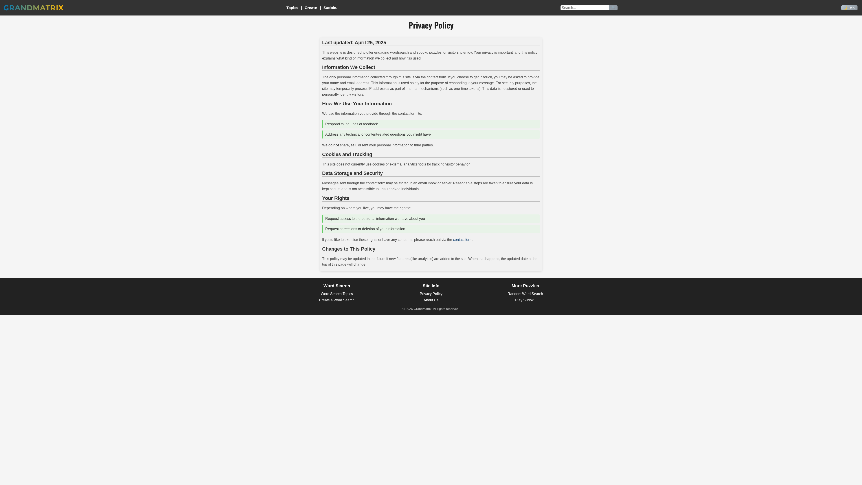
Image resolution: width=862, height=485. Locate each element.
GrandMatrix (33, 7)
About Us (431, 300)
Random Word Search (525, 294)
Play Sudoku (525, 300)
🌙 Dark (849, 8)
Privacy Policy (431, 294)
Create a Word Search (336, 300)
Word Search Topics (337, 294)
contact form (462, 240)
